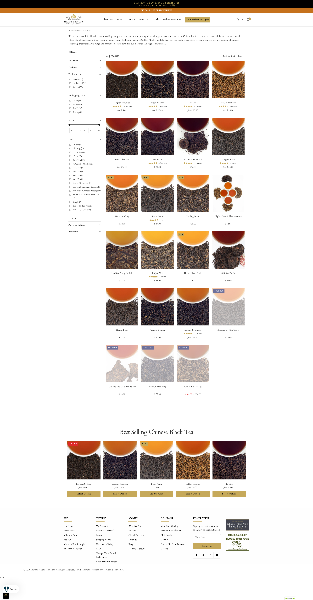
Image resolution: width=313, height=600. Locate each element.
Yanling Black (192, 216)
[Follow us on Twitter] (203, 555)
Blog (130, 544)
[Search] (238, 19)
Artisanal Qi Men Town (228, 330)
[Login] (243, 20)
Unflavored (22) (79, 83)
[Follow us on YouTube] (216, 555)
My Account (102, 526)
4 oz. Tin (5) (78, 171)
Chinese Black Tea (83, 30)
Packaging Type (76, 95)
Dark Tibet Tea (122, 159)
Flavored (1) (78, 79)
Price (71, 120)
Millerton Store (71, 535)
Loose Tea (144, 19)
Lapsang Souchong (192, 330)
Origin (72, 218)
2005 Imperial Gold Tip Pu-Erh (122, 386)
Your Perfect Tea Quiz (197, 19)
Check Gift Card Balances (173, 544)
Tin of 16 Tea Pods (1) (82, 205)
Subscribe (207, 546)
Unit (70, 139)
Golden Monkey (228, 102)
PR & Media (166, 535)
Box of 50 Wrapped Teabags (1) (87, 190)
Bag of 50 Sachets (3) (82, 183)
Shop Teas (108, 19)
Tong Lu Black (228, 159)
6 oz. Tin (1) (78, 175)
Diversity (132, 539)
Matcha (155, 19)
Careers (164, 548)
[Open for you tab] (6, 596)
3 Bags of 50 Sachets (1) (83, 163)
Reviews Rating (76, 224)
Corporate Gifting (104, 544)
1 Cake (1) (77, 144)
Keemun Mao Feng (157, 386)
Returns (99, 535)
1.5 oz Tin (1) (79, 152)
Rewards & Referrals (105, 530)
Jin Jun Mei (157, 273)
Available (73, 231)
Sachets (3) (77, 104)
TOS (79, 569)
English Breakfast (122, 102)
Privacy (86, 569)
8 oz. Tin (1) (78, 179)
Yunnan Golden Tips (192, 386)
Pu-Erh (193, 102)
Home (71, 30)
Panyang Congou (157, 330)
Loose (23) (77, 100)
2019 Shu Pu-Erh (228, 273)
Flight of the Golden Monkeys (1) (86, 196)
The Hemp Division (73, 548)
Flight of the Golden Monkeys (228, 216)
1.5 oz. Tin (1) (79, 156)
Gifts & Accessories (172, 19)
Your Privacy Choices (106, 561)
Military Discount (136, 548)
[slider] (69, 125)
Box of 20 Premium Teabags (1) (87, 187)
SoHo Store (69, 530)
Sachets (120, 19)
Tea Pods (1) (78, 108)
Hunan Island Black (192, 273)
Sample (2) (77, 202)
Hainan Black (122, 330)
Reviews (132, 530)
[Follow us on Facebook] (196, 555)
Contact (164, 539)
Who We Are (134, 526)
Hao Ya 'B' (157, 159)
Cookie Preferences (115, 569)
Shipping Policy (103, 539)
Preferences (74, 74)
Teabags (131, 19)
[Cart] (248, 19)
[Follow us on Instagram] (210, 555)
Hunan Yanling (122, 216)
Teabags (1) (78, 112)
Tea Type (73, 60)
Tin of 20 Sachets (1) (82, 209)
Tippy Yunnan (157, 102)
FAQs (98, 548)
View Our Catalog (169, 526)
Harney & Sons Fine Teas (43, 569)
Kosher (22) (78, 87)
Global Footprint (136, 535)
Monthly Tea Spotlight (74, 544)
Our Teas (68, 526)
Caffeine (73, 67)
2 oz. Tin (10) (79, 160)
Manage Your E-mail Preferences (106, 555)
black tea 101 (141, 43)
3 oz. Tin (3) (78, 167)
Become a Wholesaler (171, 530)
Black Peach (157, 216)
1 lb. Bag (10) (78, 148)
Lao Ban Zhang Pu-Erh (122, 273)
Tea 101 (67, 539)
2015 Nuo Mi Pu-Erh (192, 159)
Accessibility (97, 569)
